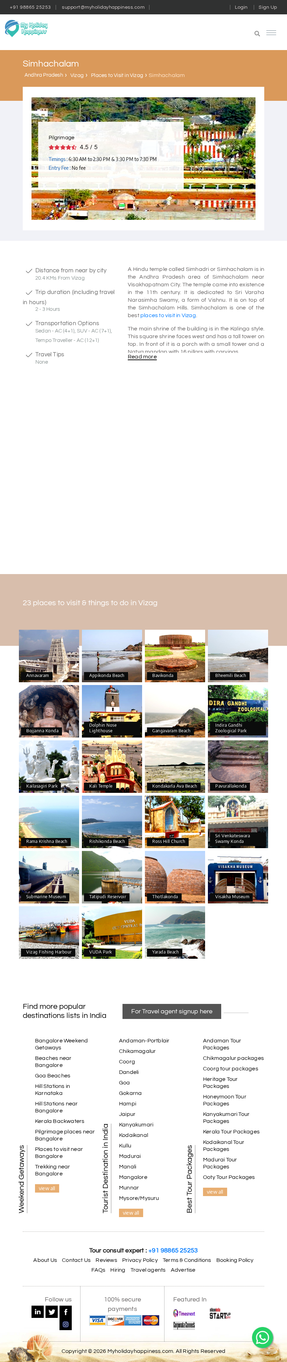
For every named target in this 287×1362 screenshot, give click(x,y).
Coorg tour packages (230, 1068)
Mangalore (133, 1177)
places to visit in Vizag (168, 315)
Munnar (129, 1187)
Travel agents (148, 1270)
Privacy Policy (140, 1260)
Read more (142, 356)
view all (47, 1188)
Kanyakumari (136, 1124)
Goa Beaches (52, 1075)
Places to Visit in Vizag (117, 75)
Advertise (183, 1270)
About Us (45, 1260)
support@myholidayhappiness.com (103, 7)
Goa (124, 1082)
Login (241, 7)
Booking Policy (235, 1260)
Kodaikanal (133, 1135)
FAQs (98, 1270)
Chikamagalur (137, 1051)
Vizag (77, 75)
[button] (218, 34)
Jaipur (127, 1114)
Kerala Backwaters (59, 1121)
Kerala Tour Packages (231, 1131)
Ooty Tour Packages (229, 1177)
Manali (127, 1166)
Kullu (125, 1145)
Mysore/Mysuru (139, 1198)
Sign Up (268, 7)
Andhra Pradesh (43, 75)
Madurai (130, 1156)
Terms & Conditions (187, 1260)
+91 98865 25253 (30, 7)
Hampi (127, 1103)
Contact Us (76, 1260)
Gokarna (130, 1093)
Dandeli (129, 1072)
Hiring (117, 1270)
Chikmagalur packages (233, 1058)
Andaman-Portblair (144, 1040)
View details (49, 656)
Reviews (106, 1260)
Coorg (127, 1061)
